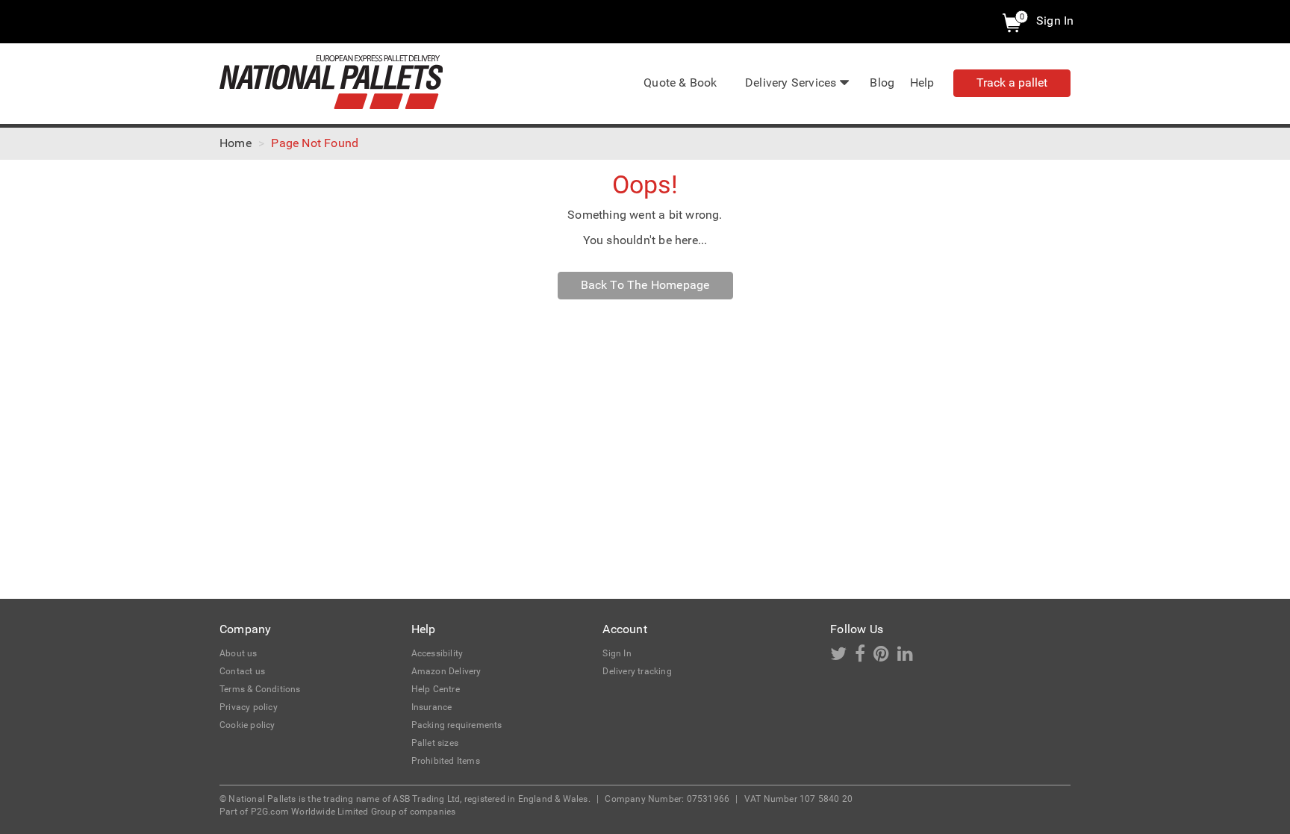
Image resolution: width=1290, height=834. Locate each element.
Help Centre (435, 689)
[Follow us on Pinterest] (885, 657)
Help (922, 82)
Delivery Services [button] (790, 82)
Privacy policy (248, 707)
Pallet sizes (434, 743)
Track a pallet (1011, 82)
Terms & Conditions (260, 689)
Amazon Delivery (446, 671)
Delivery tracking (636, 671)
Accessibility (437, 653)
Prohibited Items (445, 761)
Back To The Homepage (645, 285)
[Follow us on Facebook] (864, 657)
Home (235, 143)
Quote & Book (680, 82)
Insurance (431, 707)
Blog (882, 82)
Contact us (242, 671)
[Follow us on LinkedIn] (908, 657)
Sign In (1055, 20)
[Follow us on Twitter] (842, 657)
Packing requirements (456, 725)
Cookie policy (247, 725)
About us (238, 653)
